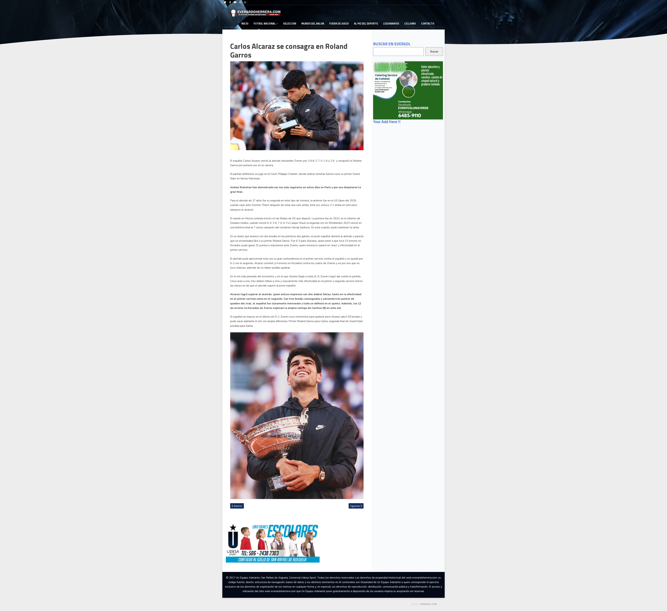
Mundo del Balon (312, 24)
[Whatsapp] (245, 2)
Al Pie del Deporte (366, 24)
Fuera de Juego (339, 24)
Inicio (244, 24)
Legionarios (391, 24)
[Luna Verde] (408, 90)
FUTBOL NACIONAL (265, 24)
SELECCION (289, 24)
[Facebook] (230, 2)
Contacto (427, 24)
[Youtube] (235, 2)
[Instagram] (240, 2)
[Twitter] (225, 2)
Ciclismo (410, 24)
